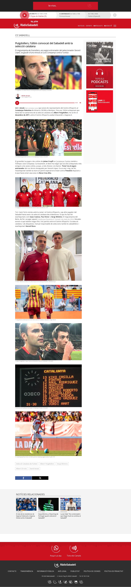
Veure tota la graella (115, 15)
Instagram (50, 582)
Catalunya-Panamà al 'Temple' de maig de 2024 (56, 219)
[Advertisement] (99, 125)
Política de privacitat (113, 571)
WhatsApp (81, 582)
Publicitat (75, 571)
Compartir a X (40, 478)
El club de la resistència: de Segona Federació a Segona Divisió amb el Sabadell (25, 516)
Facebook (60, 582)
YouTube (76, 582)
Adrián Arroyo (25, 95)
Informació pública (45, 571)
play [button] (17, 103)
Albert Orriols (21, 469)
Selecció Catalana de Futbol (26, 464)
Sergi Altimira (62, 464)
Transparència (26, 571)
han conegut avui (31, 108)
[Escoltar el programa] (34, 15)
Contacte (12, 571)
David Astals (34, 469)
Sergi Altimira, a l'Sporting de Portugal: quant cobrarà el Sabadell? (48, 516)
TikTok (65, 582)
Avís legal (62, 571)
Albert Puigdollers (47, 464)
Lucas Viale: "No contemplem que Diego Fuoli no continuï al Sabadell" (70, 516)
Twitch (71, 582)
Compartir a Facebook (23, 478)
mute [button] (80, 103)
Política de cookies (92, 571)
